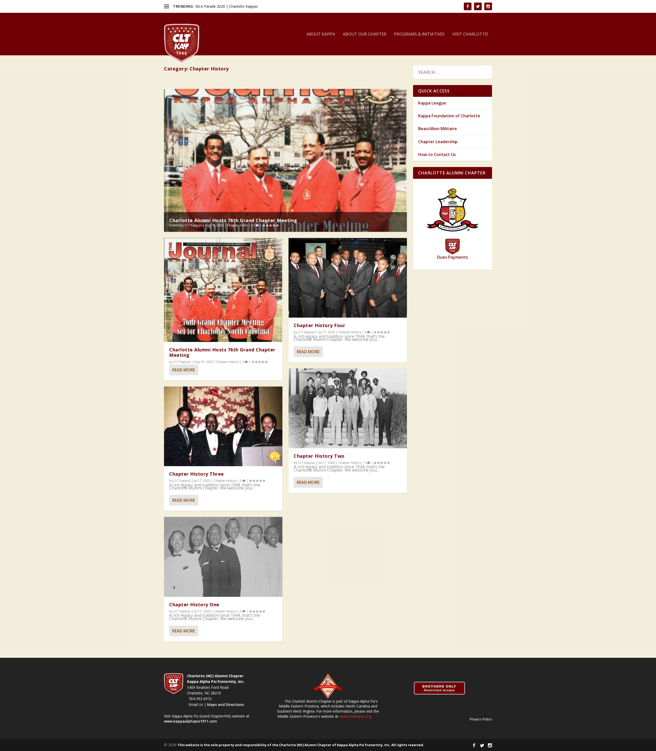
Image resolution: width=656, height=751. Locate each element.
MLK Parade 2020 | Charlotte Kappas (226, 6)
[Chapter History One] (223, 557)
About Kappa (320, 34)
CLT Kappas (193, 225)
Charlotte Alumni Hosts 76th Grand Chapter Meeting (233, 220)
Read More (183, 370)
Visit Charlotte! (470, 34)
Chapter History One (194, 604)
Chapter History (238, 225)
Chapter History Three (196, 474)
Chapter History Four (319, 325)
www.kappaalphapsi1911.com (190, 721)
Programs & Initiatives (419, 34)
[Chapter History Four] (348, 278)
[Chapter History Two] (348, 408)
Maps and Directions (225, 704)
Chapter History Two (319, 456)
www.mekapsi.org (355, 716)
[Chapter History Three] (223, 426)
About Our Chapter (364, 34)
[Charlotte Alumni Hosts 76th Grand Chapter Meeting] (223, 290)
